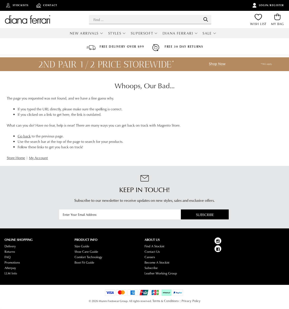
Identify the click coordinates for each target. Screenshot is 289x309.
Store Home (16, 157)
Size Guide (82, 246)
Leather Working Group (160, 273)
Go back (24, 136)
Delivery (10, 246)
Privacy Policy (191, 301)
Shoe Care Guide (86, 251)
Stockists (21, 5)
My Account (38, 157)
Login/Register (271, 5)
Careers (149, 257)
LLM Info (11, 273)
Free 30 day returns (184, 46)
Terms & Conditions (165, 301)
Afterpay (10, 268)
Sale (207, 33)
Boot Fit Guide (84, 262)
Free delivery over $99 (122, 46)
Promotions (12, 262)
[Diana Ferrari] (27, 19)
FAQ (8, 257)
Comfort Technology (88, 257)
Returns (10, 251)
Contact (50, 5)
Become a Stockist (156, 262)
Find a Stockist (154, 246)
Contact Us (152, 251)
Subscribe (205, 214)
